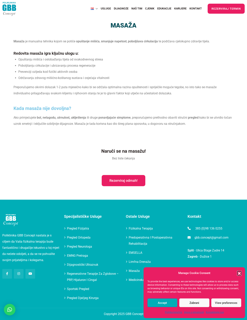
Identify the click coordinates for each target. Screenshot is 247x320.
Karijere (180, 8)
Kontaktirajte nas (215, 312)
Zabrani (194, 303)
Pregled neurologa (79, 246)
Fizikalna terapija (141, 228)
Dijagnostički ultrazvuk (82, 264)
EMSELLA (135, 253)
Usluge (106, 8)
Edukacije (164, 8)
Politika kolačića (173, 312)
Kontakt (195, 8)
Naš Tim (136, 8)
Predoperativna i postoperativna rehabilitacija (150, 240)
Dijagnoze (121, 8)
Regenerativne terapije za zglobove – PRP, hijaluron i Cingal (93, 277)
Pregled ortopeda (79, 237)
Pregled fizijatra (78, 228)
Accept (162, 303)
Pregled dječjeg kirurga (83, 298)
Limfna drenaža (140, 262)
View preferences (226, 303)
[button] (239, 273)
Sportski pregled (78, 289)
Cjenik (149, 8)
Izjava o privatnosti (194, 312)
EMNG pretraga (77, 255)
